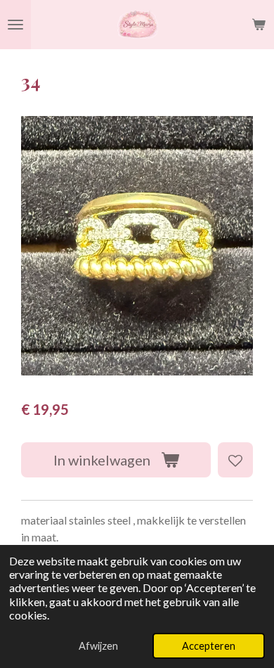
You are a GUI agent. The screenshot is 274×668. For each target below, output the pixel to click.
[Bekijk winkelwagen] (258, 24)
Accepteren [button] (208, 646)
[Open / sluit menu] (15, 24)
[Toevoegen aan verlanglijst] (235, 459)
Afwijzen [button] (98, 646)
